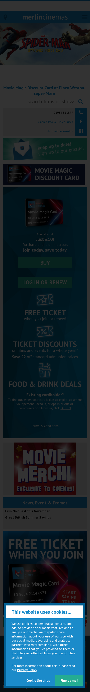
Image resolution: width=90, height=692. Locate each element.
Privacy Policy (27, 670)
